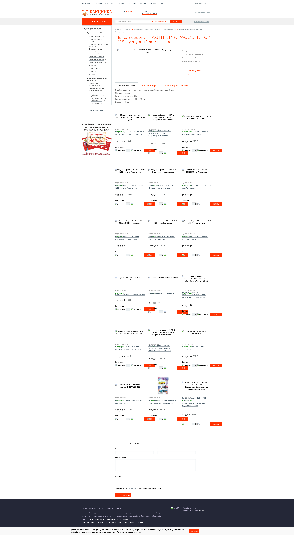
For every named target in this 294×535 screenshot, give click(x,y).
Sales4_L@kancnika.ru (96, 519)
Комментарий (120, 457)
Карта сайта (123, 519)
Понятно (194, 531)
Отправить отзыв (123, 495)
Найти (176, 22)
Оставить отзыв (194, 75)
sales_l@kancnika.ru (149, 13)
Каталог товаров (99, 22)
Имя (116, 449)
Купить (216, 150)
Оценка (118, 476)
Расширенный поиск (159, 21)
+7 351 (126, 11)
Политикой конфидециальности (129, 532)
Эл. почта (161, 449)
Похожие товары (149, 85)
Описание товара (126, 85)
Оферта (144, 522)
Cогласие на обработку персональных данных (99, 522)
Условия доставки (194, 71)
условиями (132, 488)
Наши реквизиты (112, 519)
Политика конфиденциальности (129, 522)
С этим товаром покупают (175, 85)
